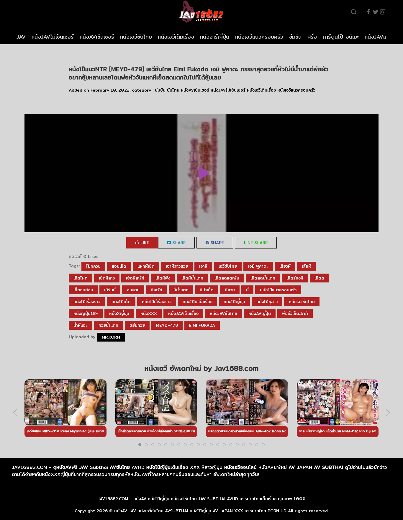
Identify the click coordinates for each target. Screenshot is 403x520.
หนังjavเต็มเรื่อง (183, 313)
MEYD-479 (167, 325)
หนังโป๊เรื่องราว (86, 301)
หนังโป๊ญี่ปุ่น (234, 301)
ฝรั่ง (312, 36)
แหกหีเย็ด (146, 266)
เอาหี (203, 266)
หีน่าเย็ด (207, 290)
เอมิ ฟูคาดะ (258, 266)
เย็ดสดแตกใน (226, 278)
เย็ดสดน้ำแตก (262, 278)
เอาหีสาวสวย (177, 266)
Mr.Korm (111, 337)
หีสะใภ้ (156, 290)
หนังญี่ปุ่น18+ (85, 313)
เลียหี (306, 266)
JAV (21, 36)
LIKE (144, 242)
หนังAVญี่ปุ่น (259, 313)
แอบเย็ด (119, 266)
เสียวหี (285, 266)
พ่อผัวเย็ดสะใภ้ (295, 313)
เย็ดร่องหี (294, 278)
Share (178, 242)
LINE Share (256, 242)
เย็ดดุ (319, 278)
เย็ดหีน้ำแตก (192, 278)
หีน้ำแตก (181, 290)
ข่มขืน (295, 36)
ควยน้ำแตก (108, 325)
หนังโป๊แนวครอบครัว (278, 290)
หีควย (230, 290)
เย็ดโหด (80, 278)
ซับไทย (173, 90)
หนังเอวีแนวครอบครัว (259, 36)
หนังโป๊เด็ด (121, 301)
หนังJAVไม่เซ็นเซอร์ (53, 36)
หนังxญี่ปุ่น (119, 313)
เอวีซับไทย (228, 266)
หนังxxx (148, 313)
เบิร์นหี (110, 290)
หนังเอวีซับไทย (136, 36)
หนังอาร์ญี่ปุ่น (214, 36)
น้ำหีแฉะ (80, 325)
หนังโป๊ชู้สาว (267, 301)
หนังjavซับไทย (223, 313)
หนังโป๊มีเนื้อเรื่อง (197, 301)
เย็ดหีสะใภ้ (135, 278)
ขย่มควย (137, 325)
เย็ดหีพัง (162, 278)
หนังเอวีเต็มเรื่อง (176, 36)
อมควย (133, 290)
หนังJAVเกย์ (378, 36)
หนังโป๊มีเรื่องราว (156, 301)
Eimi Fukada (202, 325)
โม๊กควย (93, 266)
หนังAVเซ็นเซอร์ (97, 36)
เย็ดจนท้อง (83, 290)
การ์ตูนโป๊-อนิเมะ (341, 36)
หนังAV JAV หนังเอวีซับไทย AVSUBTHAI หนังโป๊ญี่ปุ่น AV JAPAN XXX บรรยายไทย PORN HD (200, 511)
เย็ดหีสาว (107, 278)
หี (247, 290)
